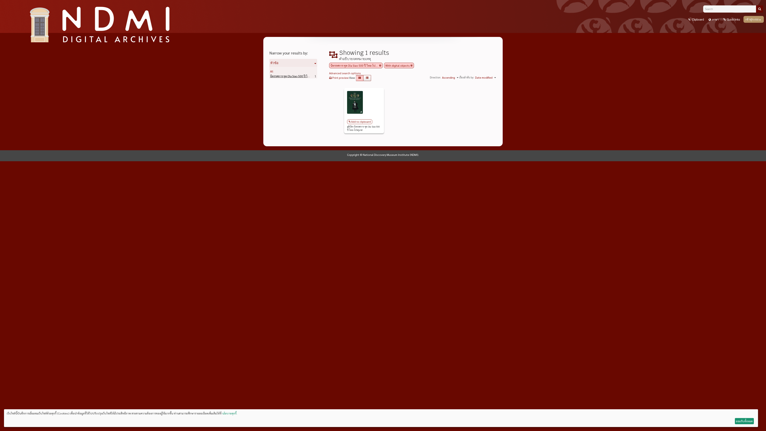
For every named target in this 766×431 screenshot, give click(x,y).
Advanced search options (345, 73)
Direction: (435, 77)
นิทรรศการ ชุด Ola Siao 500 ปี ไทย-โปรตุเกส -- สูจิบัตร (308, 76)
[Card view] (359, 78)
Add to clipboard (361, 122)
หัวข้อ (274, 63)
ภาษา (715, 19)
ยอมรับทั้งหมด (744, 421)
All (271, 71)
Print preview (340, 77)
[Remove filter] (380, 65)
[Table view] (367, 78)
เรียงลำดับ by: (466, 77)
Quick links (733, 19)
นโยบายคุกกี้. (229, 413)
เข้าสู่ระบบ (752, 19)
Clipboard (697, 19)
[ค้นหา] (759, 9)
